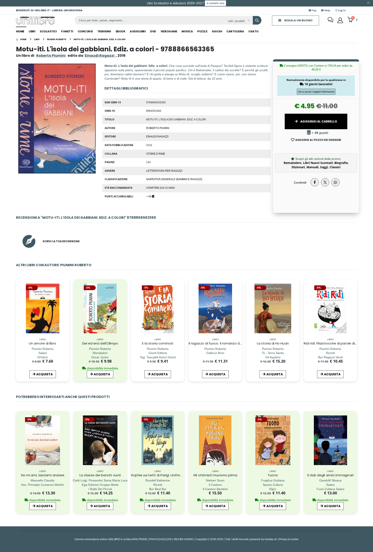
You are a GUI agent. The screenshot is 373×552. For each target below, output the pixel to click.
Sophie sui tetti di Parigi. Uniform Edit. (161, 475)
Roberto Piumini (51, 55)
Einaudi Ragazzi (157, 136)
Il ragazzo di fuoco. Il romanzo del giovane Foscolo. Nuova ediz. (239, 343)
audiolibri (137, 31)
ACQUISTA (44, 374)
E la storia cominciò (157, 343)
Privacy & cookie (289, 539)
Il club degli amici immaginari (330, 475)
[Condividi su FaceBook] (315, 182)
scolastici (48, 31)
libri (32, 31)
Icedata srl (271, 539)
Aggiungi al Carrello (318, 121)
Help (327, 10)
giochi (217, 31)
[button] (352, 20)
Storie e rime (155, 153)
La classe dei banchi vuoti (100, 475)
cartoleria (235, 31)
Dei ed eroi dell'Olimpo (100, 343)
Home (20, 31)
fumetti (67, 31)
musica (187, 31)
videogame (169, 31)
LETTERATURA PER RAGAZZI (164, 170)
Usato (253, 31)
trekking (104, 31)
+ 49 (149, 196)
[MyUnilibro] (340, 20)
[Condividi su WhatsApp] (335, 182)
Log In (341, 10)
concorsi (85, 31)
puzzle (202, 31)
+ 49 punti (319, 133)
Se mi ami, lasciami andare (42, 475)
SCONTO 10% (216, 3)
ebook (120, 31)
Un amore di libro (42, 343)
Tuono (273, 475)
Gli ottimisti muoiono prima (215, 475)
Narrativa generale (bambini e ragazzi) (174, 179)
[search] (257, 20)
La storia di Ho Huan (273, 343)
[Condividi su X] (325, 182)
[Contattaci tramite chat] (330, 20)
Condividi (300, 182)
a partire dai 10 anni (160, 187)
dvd (153, 31)
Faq (313, 10)
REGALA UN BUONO (298, 20)
